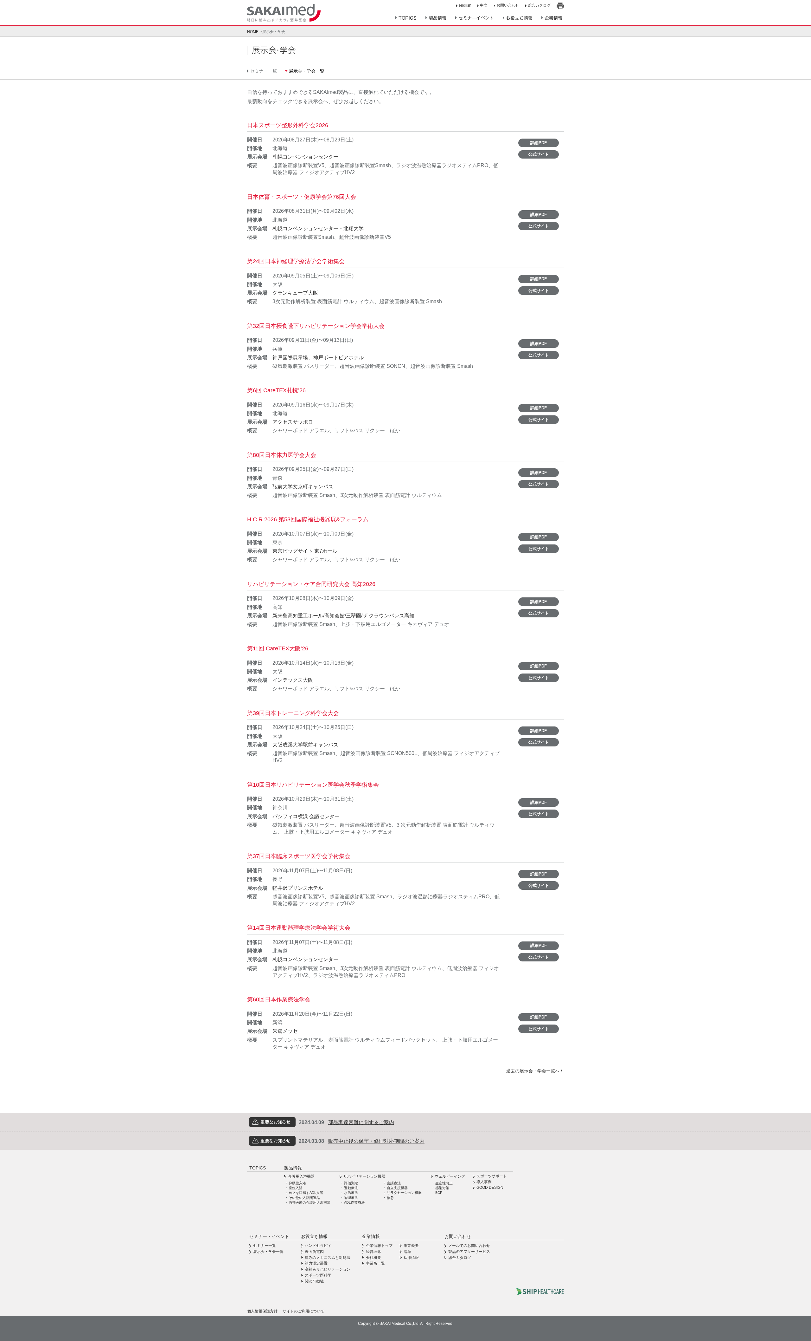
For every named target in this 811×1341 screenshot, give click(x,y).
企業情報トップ (379, 1245)
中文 (484, 5)
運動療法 (351, 1188)
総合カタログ (539, 5)
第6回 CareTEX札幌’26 (276, 390)
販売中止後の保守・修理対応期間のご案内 (376, 1141)
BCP (438, 1193)
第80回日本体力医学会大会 (281, 455)
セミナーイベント (476, 18)
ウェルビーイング (450, 1176)
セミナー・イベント (269, 1236)
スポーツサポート (491, 1176)
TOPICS (408, 18)
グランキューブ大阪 (295, 293)
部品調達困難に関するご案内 (361, 1122)
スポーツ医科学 (318, 1275)
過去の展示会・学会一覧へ (532, 1070)
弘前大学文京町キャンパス (302, 486)
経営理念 (373, 1251)
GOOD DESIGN (489, 1187)
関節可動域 (314, 1281)
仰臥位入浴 (297, 1183)
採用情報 (411, 1257)
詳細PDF (538, 142)
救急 (390, 1198)
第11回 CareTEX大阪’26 (277, 648)
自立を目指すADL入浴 (306, 1193)
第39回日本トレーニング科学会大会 (293, 713)
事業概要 (411, 1245)
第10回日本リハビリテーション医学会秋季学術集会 (313, 785)
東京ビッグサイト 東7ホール (304, 551)
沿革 (407, 1251)
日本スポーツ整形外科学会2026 (287, 125)
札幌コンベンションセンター (305, 156)
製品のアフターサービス (469, 1251)
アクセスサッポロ (292, 422)
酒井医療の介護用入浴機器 (309, 1202)
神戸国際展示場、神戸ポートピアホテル (318, 357)
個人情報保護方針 (262, 1311)
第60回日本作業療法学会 (278, 999)
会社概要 (373, 1257)
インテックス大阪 (292, 680)
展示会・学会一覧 (306, 71)
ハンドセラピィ (318, 1245)
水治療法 (351, 1193)
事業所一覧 (375, 1263)
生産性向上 (444, 1183)
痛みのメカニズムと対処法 (327, 1257)
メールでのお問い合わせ (469, 1245)
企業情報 (553, 18)
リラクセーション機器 (404, 1193)
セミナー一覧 (263, 71)
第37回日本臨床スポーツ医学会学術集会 (298, 856)
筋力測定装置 (316, 1263)
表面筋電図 (314, 1251)
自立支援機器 (397, 1188)
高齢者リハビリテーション (327, 1269)
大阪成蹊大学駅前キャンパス (305, 744)
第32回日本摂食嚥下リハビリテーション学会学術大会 (316, 326)
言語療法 (394, 1183)
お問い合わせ (507, 5)
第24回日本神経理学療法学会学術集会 (296, 261)
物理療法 (351, 1198)
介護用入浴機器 (301, 1176)
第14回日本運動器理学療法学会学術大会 (298, 928)
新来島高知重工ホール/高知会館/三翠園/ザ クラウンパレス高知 (343, 615)
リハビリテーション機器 (364, 1176)
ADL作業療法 (354, 1202)
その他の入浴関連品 (304, 1198)
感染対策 (442, 1188)
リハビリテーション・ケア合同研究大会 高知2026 (311, 584)
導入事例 (484, 1182)
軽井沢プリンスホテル (297, 888)
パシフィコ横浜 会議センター (306, 816)
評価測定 (351, 1183)
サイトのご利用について (303, 1311)
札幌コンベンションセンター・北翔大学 (318, 228)
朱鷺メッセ (285, 1031)
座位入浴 (296, 1188)
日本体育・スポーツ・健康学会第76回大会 (301, 197)
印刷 (560, 6)
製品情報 (437, 18)
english (465, 5)
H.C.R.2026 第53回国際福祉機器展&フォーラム (307, 519)
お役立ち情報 (519, 18)
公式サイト (538, 154)
